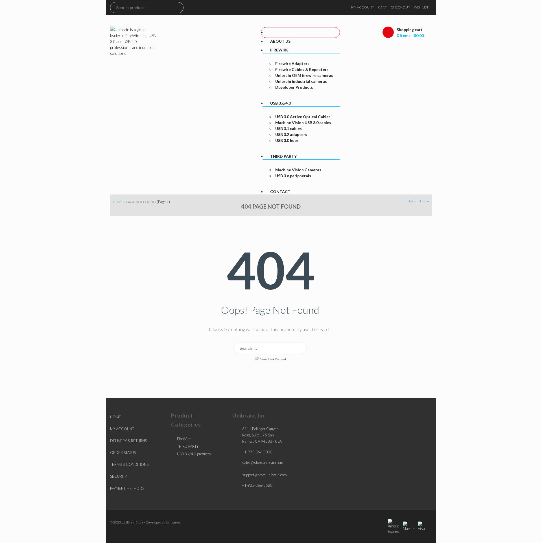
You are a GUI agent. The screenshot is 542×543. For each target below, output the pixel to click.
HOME (115, 417)
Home (118, 202)
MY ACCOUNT (362, 7)
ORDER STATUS (123, 452)
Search (179, 7)
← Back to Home (417, 201)
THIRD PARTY (187, 446)
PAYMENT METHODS (127, 488)
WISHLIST (421, 7)
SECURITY (118, 476)
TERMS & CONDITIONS (129, 464)
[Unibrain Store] (133, 40)
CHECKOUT (400, 7)
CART (382, 7)
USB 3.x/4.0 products (194, 454)
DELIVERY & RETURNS (128, 440)
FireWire (184, 438)
